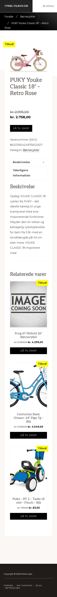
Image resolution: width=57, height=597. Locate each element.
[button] (41, 54)
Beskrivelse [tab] (21, 162)
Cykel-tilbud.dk (16, 6)
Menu (50, 6)
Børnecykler (27, 16)
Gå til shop (21, 128)
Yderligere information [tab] (21, 173)
